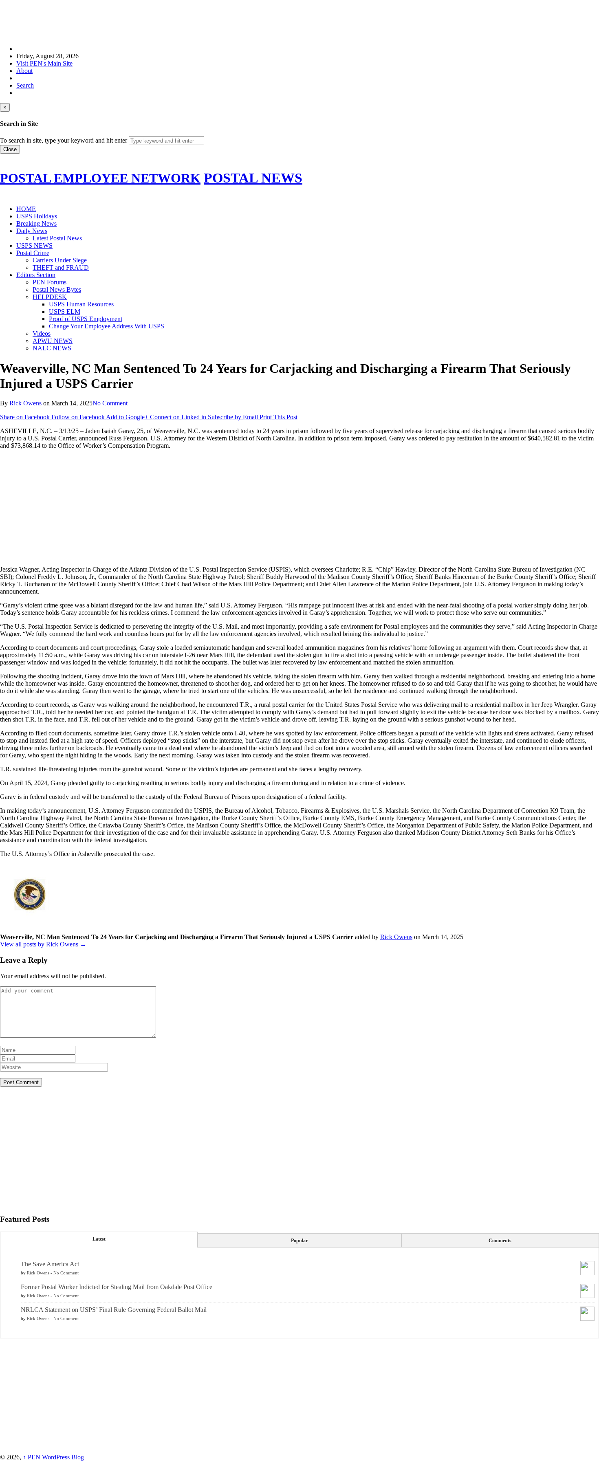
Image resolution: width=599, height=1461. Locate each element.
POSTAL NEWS (253, 177)
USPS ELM (64, 311)
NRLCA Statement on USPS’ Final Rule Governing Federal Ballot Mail (114, 1309)
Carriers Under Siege (60, 260)
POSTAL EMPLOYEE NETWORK (100, 178)
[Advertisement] (148, 18)
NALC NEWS (52, 348)
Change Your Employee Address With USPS (106, 326)
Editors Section (35, 274)
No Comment (110, 403)
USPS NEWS (34, 245)
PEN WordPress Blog (53, 1457)
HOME (26, 208)
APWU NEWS (53, 340)
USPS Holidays (36, 216)
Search (25, 85)
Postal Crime (32, 252)
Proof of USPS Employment (85, 318)
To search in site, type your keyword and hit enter (63, 140)
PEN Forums (49, 282)
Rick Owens (25, 403)
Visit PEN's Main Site (44, 63)
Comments (500, 1240)
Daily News (31, 230)
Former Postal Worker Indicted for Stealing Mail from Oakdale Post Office (116, 1286)
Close (10, 149)
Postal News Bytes (57, 289)
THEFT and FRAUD (61, 267)
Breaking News (36, 223)
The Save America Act (50, 1264)
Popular (299, 1240)
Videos (42, 333)
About (24, 70)
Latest (99, 1239)
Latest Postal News (57, 238)
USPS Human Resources (81, 304)
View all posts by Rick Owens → (43, 944)
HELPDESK (50, 296)
